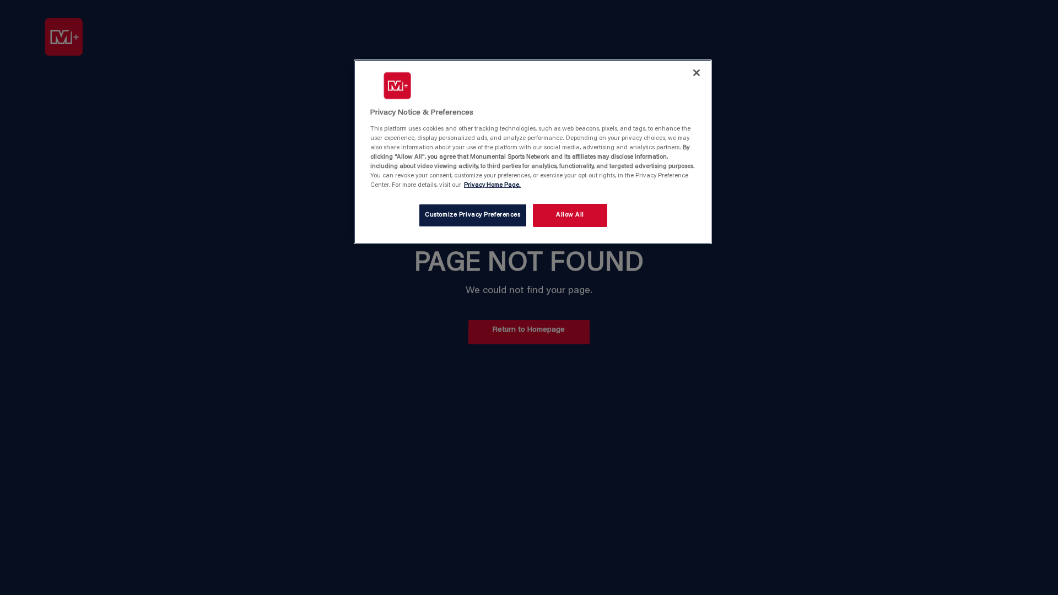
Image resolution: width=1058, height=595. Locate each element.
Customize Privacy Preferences (473, 215)
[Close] (696, 73)
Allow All (570, 215)
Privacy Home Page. (492, 185)
